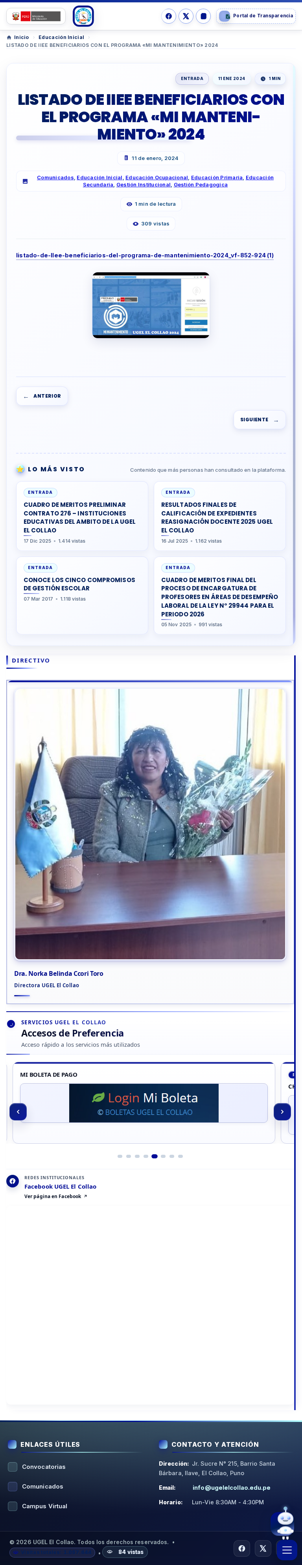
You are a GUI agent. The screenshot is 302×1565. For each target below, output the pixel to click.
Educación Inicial (61, 37)
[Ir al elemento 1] (120, 1156)
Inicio (21, 37)
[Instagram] (203, 16)
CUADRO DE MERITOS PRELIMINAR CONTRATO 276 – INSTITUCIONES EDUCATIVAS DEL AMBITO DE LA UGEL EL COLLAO (80, 517)
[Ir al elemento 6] (163, 1156)
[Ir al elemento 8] (180, 1156)
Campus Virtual (44, 1506)
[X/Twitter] (186, 16)
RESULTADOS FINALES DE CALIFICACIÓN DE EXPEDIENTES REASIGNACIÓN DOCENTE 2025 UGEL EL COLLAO (217, 517)
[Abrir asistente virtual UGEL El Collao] (282, 1525)
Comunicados (55, 177)
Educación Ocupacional (156, 177)
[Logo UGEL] (83, 16)
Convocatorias (44, 1466)
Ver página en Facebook (52, 1196)
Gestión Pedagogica (201, 184)
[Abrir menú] (287, 1550)
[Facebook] (168, 16)
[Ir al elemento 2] (128, 1156)
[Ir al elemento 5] (154, 1156)
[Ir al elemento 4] (146, 1156)
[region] (150, 1112)
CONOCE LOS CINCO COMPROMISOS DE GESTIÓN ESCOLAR (79, 584)
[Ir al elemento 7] (171, 1156)
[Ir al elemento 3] (137, 1156)
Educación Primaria (217, 177)
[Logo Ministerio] (36, 16)
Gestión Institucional (143, 184)
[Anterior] (18, 1111)
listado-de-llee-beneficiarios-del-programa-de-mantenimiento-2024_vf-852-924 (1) (145, 255)
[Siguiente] (282, 1111)
